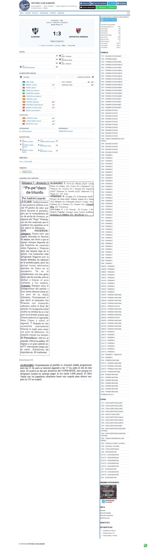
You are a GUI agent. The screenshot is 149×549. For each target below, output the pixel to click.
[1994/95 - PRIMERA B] (115, 289)
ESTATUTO (35, 13)
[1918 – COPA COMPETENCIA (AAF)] (115, 406)
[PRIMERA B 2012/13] (115, 394)
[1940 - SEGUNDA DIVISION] (115, 124)
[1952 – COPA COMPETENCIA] (115, 449)
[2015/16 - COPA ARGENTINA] (115, 466)
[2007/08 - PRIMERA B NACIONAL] (115, 326)
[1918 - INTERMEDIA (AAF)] (115, 59)
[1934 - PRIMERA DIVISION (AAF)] (115, 107)
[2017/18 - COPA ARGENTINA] (115, 472)
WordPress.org (104, 518)
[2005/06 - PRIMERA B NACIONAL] (115, 320)
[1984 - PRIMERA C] (115, 257)
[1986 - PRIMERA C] (115, 263)
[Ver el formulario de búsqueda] (128, 13)
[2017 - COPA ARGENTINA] (115, 469)
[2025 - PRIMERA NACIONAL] (115, 389)
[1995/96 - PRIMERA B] (115, 292)
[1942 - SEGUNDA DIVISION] (115, 130)
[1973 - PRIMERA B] (115, 223)
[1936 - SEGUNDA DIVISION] (115, 113)
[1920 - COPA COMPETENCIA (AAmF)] (115, 411)
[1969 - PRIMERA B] (115, 212)
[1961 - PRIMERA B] (115, 189)
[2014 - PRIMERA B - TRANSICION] (115, 354)
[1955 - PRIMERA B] (115, 172)
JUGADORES (60, 13)
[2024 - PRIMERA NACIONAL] (115, 386)
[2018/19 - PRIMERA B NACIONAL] (115, 369)
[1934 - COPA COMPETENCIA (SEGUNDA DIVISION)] (115, 429)
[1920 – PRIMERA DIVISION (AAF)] (115, 67)
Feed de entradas (105, 513)
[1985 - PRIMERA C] (115, 260)
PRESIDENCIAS (44, 13)
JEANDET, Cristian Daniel (34, 108)
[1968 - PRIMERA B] (115, 209)
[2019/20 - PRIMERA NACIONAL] (115, 371)
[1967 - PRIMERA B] (115, 206)
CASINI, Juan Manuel (32, 90)
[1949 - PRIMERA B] (115, 155)
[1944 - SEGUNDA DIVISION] (115, 136)
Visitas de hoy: (107, 533)
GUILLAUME (28, 162)
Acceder (102, 510)
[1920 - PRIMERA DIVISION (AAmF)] (115, 64)
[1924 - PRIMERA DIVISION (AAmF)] (115, 79)
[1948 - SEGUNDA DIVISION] (115, 152)
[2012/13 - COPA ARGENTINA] (115, 457)
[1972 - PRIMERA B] (115, 220)
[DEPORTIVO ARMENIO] (78, 33)
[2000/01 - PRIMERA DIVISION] (115, 306)
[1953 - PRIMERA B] (115, 166)
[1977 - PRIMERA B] (115, 235)
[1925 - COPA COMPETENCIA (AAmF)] (115, 420)
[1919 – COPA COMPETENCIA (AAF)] (115, 408)
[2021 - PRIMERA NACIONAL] (115, 377)
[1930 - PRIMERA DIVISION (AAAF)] (115, 96)
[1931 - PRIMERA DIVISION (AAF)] (115, 99)
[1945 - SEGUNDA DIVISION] (115, 143)
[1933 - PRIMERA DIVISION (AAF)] (115, 104)
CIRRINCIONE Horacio (66, 131)
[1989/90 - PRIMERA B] (115, 275)
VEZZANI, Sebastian (28, 67)
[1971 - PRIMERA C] (115, 218)
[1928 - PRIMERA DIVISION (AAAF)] (115, 90)
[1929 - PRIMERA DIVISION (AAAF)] (115, 93)
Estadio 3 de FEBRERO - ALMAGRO (51, 45)
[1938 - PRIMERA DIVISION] (115, 119)
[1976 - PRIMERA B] (115, 232)
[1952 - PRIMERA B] (115, 163)
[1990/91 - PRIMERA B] (115, 277)
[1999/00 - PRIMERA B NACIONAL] (115, 303)
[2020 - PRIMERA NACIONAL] (115, 374)
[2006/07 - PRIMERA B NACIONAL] (115, 323)
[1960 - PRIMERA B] (115, 186)
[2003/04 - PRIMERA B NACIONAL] (115, 314)
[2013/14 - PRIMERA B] (115, 351)
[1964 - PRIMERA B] (115, 198)
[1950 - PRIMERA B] (115, 158)
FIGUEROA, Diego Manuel (34, 105)
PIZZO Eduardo (27, 131)
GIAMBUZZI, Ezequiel (32, 93)
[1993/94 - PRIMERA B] (115, 286)
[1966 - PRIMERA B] (115, 203)
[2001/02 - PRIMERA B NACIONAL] (115, 309)
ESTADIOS (53, 13)
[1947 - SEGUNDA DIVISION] (115, 149)
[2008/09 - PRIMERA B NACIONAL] (115, 329)
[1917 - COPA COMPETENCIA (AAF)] (115, 403)
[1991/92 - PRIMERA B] (115, 280)
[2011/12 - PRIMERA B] (115, 340)
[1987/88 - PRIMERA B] (115, 269)
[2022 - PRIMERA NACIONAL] (115, 380)
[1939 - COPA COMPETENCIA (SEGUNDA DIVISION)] (115, 434)
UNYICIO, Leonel (31, 99)
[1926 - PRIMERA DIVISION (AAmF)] (115, 84)
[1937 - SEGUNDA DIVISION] (115, 116)
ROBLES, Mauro (31, 88)
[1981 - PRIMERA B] (115, 246)
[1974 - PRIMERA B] (115, 226)
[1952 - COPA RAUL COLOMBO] (115, 446)
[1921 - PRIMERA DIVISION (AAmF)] (115, 70)
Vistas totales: (107, 535)
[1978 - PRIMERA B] (115, 237)
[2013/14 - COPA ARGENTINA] (115, 460)
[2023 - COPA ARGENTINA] (115, 477)
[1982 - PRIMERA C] (115, 249)
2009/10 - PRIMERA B (53, 22)
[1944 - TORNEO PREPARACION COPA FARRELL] (115, 139)
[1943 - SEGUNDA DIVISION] (115, 133)
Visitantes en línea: (109, 530)
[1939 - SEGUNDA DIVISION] (115, 121)
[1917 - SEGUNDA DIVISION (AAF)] (115, 56)
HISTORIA (28, 13)
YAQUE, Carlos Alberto (33, 110)
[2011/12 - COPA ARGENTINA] (115, 454)
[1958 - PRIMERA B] (115, 180)
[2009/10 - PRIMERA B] (115, 332)
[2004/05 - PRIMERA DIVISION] (115, 317)
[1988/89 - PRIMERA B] (115, 272)
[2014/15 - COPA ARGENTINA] (115, 463)
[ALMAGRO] (35, 33)
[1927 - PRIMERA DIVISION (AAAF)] (115, 87)
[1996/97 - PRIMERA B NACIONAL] (115, 294)
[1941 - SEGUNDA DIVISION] (115, 127)
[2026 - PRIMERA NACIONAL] (115, 391)
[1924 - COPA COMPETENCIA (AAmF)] (115, 417)
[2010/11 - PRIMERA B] (115, 337)
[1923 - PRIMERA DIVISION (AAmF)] (115, 76)
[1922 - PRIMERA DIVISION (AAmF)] (115, 73)
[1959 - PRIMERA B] (115, 183)
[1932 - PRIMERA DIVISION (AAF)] (115, 101)
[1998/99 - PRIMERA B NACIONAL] (115, 300)
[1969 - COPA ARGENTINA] (115, 452)
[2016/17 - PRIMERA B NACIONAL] (115, 363)
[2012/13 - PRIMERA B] (115, 343)
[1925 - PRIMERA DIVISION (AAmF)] (115, 81)
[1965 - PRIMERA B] (115, 200)
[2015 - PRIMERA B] (115, 357)
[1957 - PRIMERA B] (115, 178)
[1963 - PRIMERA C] (115, 195)
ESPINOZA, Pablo (31, 118)
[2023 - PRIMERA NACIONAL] (115, 383)
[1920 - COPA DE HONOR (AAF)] (115, 414)
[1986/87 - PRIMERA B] (115, 266)
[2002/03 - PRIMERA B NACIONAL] (115, 312)
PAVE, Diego (30, 82)
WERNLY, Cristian (31, 85)
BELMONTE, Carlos (32, 124)
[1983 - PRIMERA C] (115, 252)
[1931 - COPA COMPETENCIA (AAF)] (115, 425)
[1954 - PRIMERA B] (115, 169)
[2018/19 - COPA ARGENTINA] (115, 474)
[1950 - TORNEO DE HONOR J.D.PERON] (115, 443)
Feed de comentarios (106, 515)
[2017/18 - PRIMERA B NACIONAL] (115, 366)
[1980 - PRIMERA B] (115, 243)
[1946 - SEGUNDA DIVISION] (115, 146)
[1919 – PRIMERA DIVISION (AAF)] (115, 62)
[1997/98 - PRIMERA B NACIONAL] (115, 297)
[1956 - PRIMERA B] (115, 175)
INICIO (21, 13)
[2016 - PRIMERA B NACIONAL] (115, 360)
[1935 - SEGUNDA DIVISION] (115, 110)
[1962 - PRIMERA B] (115, 192)
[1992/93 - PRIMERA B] (115, 283)
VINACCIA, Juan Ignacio (33, 96)
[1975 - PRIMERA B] (115, 229)
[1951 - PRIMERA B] (115, 161)
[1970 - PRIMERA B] (115, 215)
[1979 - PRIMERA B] (115, 240)
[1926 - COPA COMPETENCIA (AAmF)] (115, 423)
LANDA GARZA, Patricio (33, 121)
